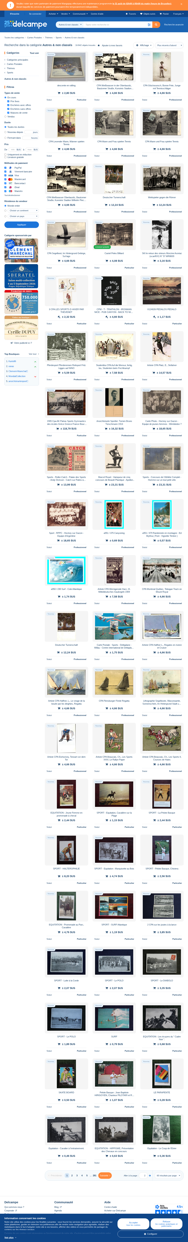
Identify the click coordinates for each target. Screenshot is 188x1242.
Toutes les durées (15, 127)
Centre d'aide (110, 1207)
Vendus (11, 116)
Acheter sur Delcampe (115, 1210)
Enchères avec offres (20, 105)
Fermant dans (14, 138)
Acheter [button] (52, 14)
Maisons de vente (18, 112)
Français (177, 14)
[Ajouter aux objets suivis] (84, 55)
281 (94, 1175)
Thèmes (11, 68)
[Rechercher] (156, 24)
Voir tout (32, 354)
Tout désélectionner (12, 195)
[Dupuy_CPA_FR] (21, 328)
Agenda (58, 1210)
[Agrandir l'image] (66, 66)
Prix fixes (14, 101)
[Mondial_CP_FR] (21, 302)
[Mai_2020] (21, 250)
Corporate (9, 1210)
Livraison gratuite (15, 157)
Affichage (144, 45)
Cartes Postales (14, 64)
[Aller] (150, 1175)
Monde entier (13, 205)
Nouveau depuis (15, 132)
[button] (149, 24)
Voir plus (9, 1237)
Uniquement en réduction (19, 154)
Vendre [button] (64, 14)
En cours (11, 97)
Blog (56, 1207)
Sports (10, 72)
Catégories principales (17, 60)
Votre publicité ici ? (23, 343)
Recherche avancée (174, 24)
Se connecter (35, 14)
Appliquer (21, 224)
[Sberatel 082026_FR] (21, 276)
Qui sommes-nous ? (14, 1207)
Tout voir (34, 53)
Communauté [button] (79, 14)
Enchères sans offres (20, 109)
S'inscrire (14, 14)
